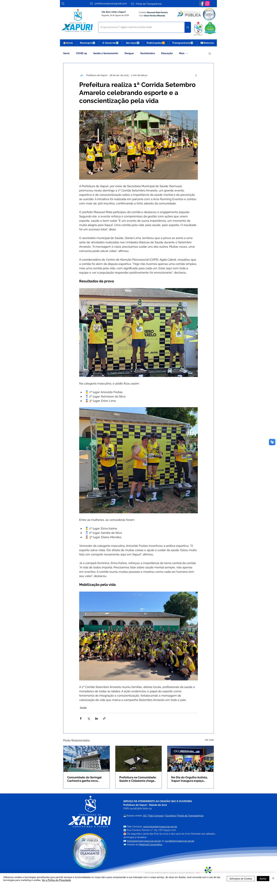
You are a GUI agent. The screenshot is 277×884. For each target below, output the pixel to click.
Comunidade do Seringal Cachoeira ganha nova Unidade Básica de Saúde (85, 779)
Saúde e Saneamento (105, 53)
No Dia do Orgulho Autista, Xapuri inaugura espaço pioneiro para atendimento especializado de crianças (189, 779)
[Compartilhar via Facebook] (80, 718)
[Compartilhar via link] (104, 718)
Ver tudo (209, 740)
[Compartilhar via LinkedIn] (96, 718)
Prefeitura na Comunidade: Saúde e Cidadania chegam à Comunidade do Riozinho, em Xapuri (138, 779)
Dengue (129, 53)
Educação (167, 53)
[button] (87, 43)
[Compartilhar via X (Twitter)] (88, 718)
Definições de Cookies (241, 878)
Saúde (83, 707)
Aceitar (263, 878)
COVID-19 (81, 53)
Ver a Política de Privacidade (56, 880)
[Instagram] (207, 3)
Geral (66, 53)
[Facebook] (201, 3)
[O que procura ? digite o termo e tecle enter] (188, 27)
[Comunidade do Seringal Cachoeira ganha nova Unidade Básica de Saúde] (86, 759)
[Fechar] (273, 878)
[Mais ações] (196, 75)
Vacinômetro (147, 53)
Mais (181, 53)
